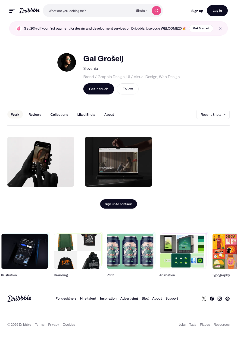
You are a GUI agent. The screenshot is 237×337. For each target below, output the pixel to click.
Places (205, 324)
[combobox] (88, 10)
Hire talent (88, 298)
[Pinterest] (227, 298)
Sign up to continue (118, 204)
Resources (222, 324)
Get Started (201, 28)
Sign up (197, 11)
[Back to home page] (29, 10)
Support (171, 298)
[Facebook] (212, 298)
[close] (220, 28)
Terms (39, 324)
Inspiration (108, 298)
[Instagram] (220, 298)
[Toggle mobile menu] (12, 10)
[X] (204, 298)
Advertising (129, 298)
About (157, 298)
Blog (145, 298)
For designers (66, 298)
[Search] (156, 10)
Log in (217, 10)
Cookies (69, 324)
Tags (192, 324)
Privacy (53, 324)
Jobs (182, 324)
